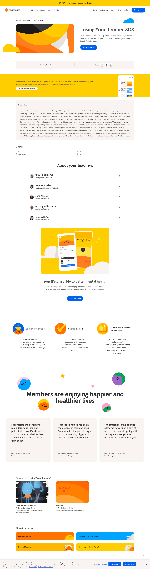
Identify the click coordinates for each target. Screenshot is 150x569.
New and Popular (53, 10)
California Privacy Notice (45, 567)
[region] (75, 564)
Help (119, 10)
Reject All (115, 564)
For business (103, 10)
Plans (95, 10)
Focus (42, 10)
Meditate (34, 10)
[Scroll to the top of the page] (143, 555)
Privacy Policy (33, 567)
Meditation (20, 20)
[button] (102, 64)
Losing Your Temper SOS (34, 20)
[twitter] (111, 64)
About (113, 10)
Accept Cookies (129, 564)
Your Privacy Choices (100, 564)
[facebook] (106, 64)
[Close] (146, 564)
